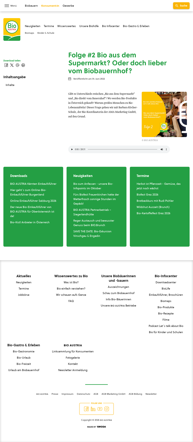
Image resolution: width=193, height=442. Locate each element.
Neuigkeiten (32, 26)
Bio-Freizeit (24, 364)
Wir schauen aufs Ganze (71, 295)
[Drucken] (23, 65)
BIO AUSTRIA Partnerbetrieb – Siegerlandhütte (92, 212)
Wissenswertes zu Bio (71, 276)
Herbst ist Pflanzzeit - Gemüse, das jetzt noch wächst (159, 186)
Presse (55, 393)
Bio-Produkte (166, 307)
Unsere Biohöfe (89, 26)
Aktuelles (23, 276)
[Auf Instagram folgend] (106, 408)
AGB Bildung (135, 393)
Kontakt (73, 364)
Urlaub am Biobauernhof (23, 370)
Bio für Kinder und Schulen (166, 332)
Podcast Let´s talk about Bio (166, 326)
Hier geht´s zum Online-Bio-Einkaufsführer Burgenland (28, 192)
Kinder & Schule (45, 32)
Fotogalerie (73, 357)
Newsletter (151, 393)
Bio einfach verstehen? (71, 288)
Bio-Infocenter (166, 276)
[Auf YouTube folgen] (99, 408)
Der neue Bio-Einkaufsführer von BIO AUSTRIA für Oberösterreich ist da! (32, 211)
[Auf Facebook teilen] (6, 65)
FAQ (71, 301)
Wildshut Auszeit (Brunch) (153, 207)
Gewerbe (68, 6)
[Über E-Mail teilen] (17, 65)
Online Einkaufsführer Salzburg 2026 (33, 201)
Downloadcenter (166, 282)
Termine (49, 26)
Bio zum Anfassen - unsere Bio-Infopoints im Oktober (93, 186)
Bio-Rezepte (166, 313)
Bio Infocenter (111, 26)
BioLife (166, 288)
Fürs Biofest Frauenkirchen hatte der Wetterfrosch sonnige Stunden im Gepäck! (96, 199)
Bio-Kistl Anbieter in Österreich (30, 222)
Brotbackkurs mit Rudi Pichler (155, 201)
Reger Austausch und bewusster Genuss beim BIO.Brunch (93, 223)
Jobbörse (23, 295)
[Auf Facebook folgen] (86, 408)
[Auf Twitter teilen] (12, 65)
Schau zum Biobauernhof (118, 293)
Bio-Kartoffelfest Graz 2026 (153, 213)
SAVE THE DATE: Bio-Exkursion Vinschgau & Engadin (92, 233)
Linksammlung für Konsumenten (73, 351)
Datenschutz (83, 393)
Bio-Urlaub (24, 357)
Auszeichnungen (118, 287)
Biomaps (29, 32)
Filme (165, 320)
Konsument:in (50, 6)
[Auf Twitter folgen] (93, 408)
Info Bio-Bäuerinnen (118, 299)
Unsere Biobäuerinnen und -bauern (118, 278)
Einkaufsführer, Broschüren (166, 295)
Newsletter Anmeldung (72, 370)
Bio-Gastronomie (23, 351)
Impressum (67, 393)
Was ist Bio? (71, 282)
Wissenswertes (66, 26)
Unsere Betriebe (118, 305)
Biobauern (31, 6)
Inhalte (10, 85)
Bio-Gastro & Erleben (136, 26)
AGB (96, 393)
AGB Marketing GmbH (113, 393)
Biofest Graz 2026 (147, 194)
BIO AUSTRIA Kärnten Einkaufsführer (33, 184)
